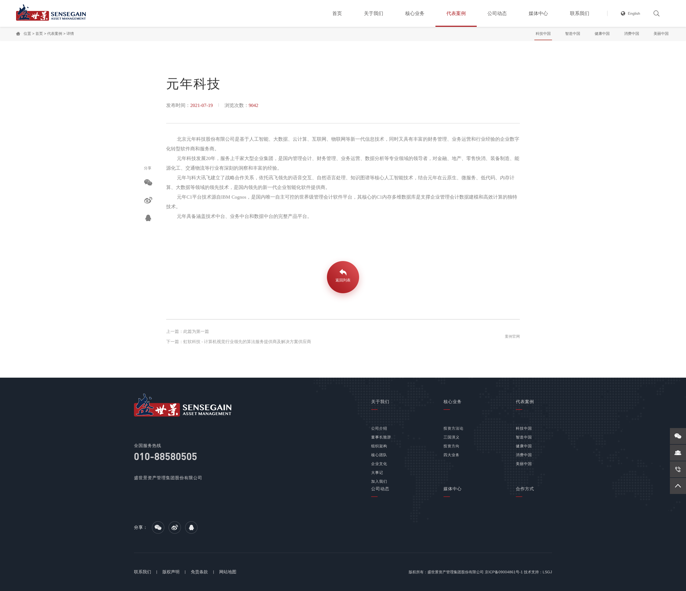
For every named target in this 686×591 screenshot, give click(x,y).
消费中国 (631, 33)
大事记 (377, 472)
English (634, 13)
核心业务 (414, 13)
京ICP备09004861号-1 (504, 572)
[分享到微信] (148, 182)
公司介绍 (379, 428)
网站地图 (227, 572)
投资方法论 (453, 428)
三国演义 (451, 437)
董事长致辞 (381, 437)
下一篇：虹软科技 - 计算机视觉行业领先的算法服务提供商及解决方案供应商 (238, 341)
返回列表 (343, 280)
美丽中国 (661, 33)
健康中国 (602, 33)
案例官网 (512, 336)
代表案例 (456, 13)
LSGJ (547, 572)
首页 (337, 13)
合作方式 (525, 488)
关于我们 (373, 13)
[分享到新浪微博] (148, 200)
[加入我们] (678, 453)
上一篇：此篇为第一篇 (187, 331)
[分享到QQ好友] (148, 218)
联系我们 (579, 13)
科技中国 (543, 33)
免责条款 (199, 572)
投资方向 (451, 446)
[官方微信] (678, 436)
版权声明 (171, 572)
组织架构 (379, 446)
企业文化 (379, 464)
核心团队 (379, 455)
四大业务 (451, 455)
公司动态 (497, 13)
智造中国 (572, 33)
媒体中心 (538, 13)
